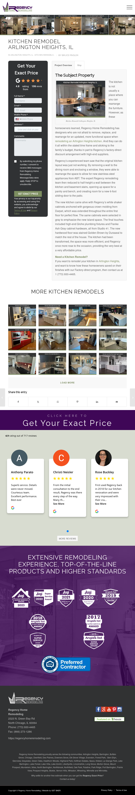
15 (84, 32)
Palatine (86, 767)
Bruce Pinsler (70, 55)
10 (71, 32)
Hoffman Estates (81, 760)
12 (77, 32)
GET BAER (56, 790)
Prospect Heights (40, 770)
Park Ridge (96, 767)
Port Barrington (109, 767)
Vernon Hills (61, 770)
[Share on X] (38, 401)
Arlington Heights (109, 261)
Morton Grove (103, 763)
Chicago (28, 757)
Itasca (92, 760)
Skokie (52, 770)
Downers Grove (61, 757)
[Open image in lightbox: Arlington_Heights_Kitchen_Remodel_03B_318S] (120, 23)
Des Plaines (48, 757)
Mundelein (26, 767)
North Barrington (44, 767)
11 (74, 32)
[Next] (128, 25)
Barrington (104, 754)
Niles (34, 767)
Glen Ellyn (111, 757)
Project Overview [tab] (63, 65)
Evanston (90, 757)
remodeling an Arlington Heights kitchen (78, 141)
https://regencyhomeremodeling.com (29, 738)
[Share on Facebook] (18, 401)
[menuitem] (127, 7)
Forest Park (100, 757)
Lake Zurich (56, 763)
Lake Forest (35, 763)
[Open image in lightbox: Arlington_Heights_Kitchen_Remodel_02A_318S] (93, 23)
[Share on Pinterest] (77, 401)
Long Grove (90, 763)
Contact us (64, 779)
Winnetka (103, 770)
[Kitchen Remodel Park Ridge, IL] (132, 397)
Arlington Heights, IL (22, 55)
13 (79, 32)
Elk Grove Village (77, 757)
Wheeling (81, 770)
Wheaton (72, 770)
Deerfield (37, 757)
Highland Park (66, 760)
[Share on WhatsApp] (58, 401)
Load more (67, 382)
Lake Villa (45, 763)
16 (87, 32)
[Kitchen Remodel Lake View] (2, 397)
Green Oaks (37, 760)
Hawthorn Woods (51, 760)
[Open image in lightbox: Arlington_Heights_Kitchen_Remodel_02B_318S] (66, 23)
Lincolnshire (78, 763)
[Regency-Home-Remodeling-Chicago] (17, 7)
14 (82, 32)
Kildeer (99, 760)
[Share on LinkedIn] (97, 401)
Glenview (17, 760)
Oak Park (78, 767)
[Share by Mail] (117, 401)
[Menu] (127, 7)
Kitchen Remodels (44, 55)
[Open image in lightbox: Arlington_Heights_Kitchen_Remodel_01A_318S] (39, 23)
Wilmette (90, 770)
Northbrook (58, 767)
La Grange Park (110, 760)
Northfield (68, 767)
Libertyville (67, 763)
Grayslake (26, 760)
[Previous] (7, 25)
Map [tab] (79, 65)
